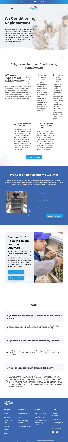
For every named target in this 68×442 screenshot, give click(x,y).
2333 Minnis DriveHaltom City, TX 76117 (40, 423)
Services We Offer (8, 422)
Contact (6, 426)
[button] (12, 8)
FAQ (19, 417)
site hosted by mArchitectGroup (45, 440)
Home (6, 414)
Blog (5, 433)
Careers (6, 430)
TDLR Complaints (57, 423)
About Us (7, 417)
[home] (34, 8)
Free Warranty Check (23, 422)
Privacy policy (56, 419)
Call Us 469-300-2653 (16, 272)
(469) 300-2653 (40, 414)
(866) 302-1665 (40, 417)
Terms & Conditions (24, 426)
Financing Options (24, 414)
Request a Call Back (34, 157)
